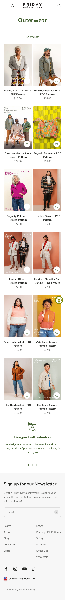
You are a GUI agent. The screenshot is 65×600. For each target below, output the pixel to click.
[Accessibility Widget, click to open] (59, 300)
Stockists (41, 544)
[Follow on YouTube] (24, 568)
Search (7, 526)
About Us (9, 532)
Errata (7, 551)
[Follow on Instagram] (15, 568)
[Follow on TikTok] (33, 568)
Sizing (39, 538)
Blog (6, 538)
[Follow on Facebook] (6, 568)
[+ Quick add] (27, 81)
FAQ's (39, 526)
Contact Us (10, 544)
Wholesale (42, 557)
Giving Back (42, 551)
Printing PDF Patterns (48, 532)
